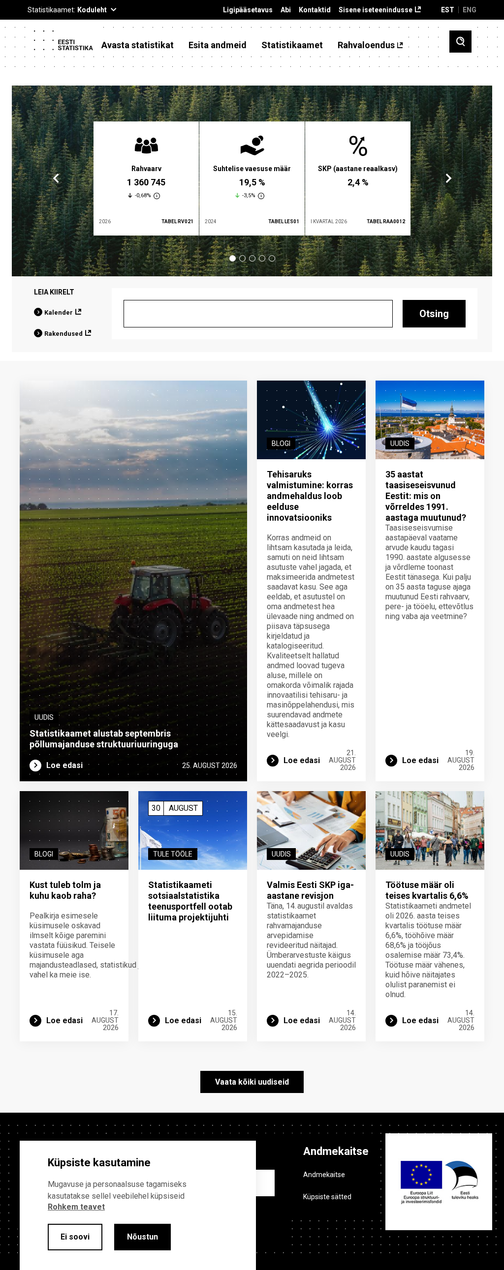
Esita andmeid (218, 45)
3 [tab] (252, 258)
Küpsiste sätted (327, 1197)
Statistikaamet (292, 45)
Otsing (434, 314)
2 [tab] (242, 258)
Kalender (58, 312)
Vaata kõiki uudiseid (252, 1082)
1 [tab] (232, 258)
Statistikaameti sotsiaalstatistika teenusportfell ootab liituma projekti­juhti (190, 901)
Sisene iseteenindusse (375, 10)
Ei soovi (75, 1236)
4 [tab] (262, 258)
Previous (56, 178)
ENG (469, 10)
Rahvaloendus (366, 45)
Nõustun (142, 1236)
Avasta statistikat (137, 45)
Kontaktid (315, 10)
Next (448, 178)
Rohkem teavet (76, 1206)
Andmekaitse (324, 1175)
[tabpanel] (146, 178)
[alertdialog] (138, 1205)
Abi (286, 10)
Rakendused (63, 333)
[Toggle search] (460, 42)
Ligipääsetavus (248, 10)
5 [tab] (272, 258)
